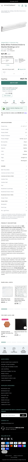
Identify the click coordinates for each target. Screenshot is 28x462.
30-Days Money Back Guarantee (9, 362)
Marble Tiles (6, 11)
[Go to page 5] (24, 342)
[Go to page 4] (24, 309)
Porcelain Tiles (5, 402)
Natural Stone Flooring (8, 364)
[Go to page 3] (17, 309)
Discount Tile (5, 395)
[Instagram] (5, 439)
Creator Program (6, 380)
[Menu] (2, 5)
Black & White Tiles (6, 393)
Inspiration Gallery (6, 376)
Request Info (22, 69)
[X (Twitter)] (12, 439)
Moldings (12, 11)
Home (2, 11)
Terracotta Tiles (5, 404)
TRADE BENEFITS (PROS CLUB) (8, 378)
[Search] (19, 6)
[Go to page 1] (4, 309)
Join (23, 415)
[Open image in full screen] (14, 27)
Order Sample (7, 95)
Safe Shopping (5, 369)
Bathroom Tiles (5, 390)
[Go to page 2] (11, 309)
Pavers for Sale (5, 400)
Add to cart (14, 83)
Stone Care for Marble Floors (9, 366)
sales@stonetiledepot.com (7, 423)
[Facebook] (2, 439)
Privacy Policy (5, 373)
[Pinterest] (8, 439)
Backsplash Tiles (5, 388)
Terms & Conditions (18, 455)
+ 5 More (7, 65)
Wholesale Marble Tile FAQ (8, 371)
